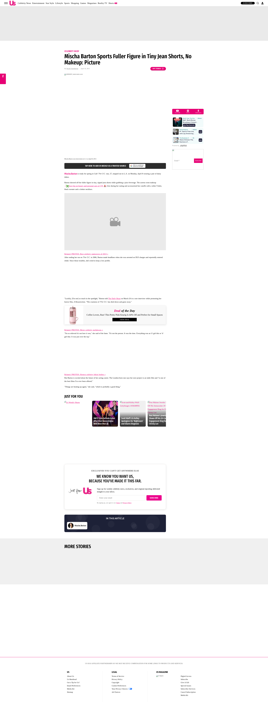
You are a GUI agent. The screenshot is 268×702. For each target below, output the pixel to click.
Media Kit (70, 689)
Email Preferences (73, 686)
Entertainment (38, 3)
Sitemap (70, 692)
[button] (257, 3)
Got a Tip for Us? (73, 682)
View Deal (124, 320)
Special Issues (186, 686)
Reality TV (102, 3)
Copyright (115, 682)
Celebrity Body (71, 51)
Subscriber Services (188, 689)
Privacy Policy (127, 503)
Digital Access (186, 676)
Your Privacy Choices (120, 689)
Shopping (75, 3)
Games (83, 3)
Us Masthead (72, 679)
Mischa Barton (70, 174)
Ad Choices (116, 692)
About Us (70, 676)
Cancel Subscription (188, 692)
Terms (118, 503)
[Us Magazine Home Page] (12, 3)
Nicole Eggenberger (72, 68)
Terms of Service (118, 676)
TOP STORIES (156, 69)
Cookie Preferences (119, 686)
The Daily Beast (114, 298)
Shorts (111, 3)
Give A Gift (185, 682)
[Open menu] (6, 3)
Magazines (92, 3)
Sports (67, 3)
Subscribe (247, 3)
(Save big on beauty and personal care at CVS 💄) (86, 186)
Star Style (50, 3)
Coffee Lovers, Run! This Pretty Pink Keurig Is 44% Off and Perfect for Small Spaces (124, 315)
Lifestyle (59, 3)
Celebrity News (24, 3)
